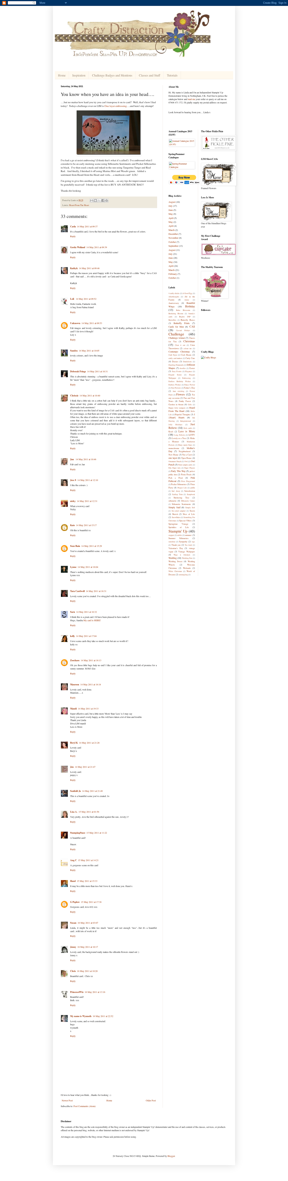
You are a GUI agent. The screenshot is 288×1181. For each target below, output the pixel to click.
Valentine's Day (175, 548)
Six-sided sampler (179, 511)
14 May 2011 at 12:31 (87, 501)
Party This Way (178, 471)
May (170, 213)
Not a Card (187, 454)
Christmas (189, 341)
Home (62, 75)
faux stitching (179, 391)
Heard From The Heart (79, 205)
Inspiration (78, 75)
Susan (73, 922)
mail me (191, 99)
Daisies (175, 361)
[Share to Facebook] (103, 200)
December (173, 233)
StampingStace (77, 832)
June (170, 209)
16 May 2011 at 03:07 (88, 922)
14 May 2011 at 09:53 (92, 323)
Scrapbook (191, 494)
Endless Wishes (174, 384)
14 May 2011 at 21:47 (85, 766)
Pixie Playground (188, 481)
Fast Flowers (176, 388)
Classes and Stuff (149, 75)
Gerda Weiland (77, 247)
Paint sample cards (185, 464)
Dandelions (187, 361)
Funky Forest (185, 401)
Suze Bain (75, 546)
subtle (179, 535)
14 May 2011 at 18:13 (91, 660)
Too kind (188, 545)
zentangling (183, 574)
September (173, 245)
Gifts (190, 404)
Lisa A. (73, 811)
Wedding (172, 557)
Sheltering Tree (181, 497)
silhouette (172, 500)
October (172, 241)
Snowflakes (176, 517)
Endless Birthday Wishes (179, 381)
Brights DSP (184, 316)
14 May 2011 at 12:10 (87, 480)
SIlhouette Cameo (188, 501)
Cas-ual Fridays (183, 330)
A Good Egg (187, 293)
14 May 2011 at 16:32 (86, 611)
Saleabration (189, 491)
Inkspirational (185, 421)
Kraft (170, 431)
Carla (73, 226)
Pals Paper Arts (174, 468)
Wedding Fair (187, 558)
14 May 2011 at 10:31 (97, 371)
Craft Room (186, 354)
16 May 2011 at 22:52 (103, 1016)
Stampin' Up (177, 531)
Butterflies (172, 320)
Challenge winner (176, 337)
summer (188, 535)
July (170, 205)
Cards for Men (176, 326)
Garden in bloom (175, 404)
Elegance (188, 371)
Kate (72, 525)
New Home (173, 454)
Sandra (74, 350)
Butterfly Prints (182, 323)
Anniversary (173, 303)
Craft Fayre (172, 355)
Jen (72, 767)
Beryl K (74, 742)
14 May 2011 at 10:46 (86, 459)
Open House (186, 458)
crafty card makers (175, 358)
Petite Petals (186, 474)
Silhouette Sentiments (181, 504)
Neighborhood (184, 451)
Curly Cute (190, 358)
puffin (192, 487)
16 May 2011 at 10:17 (87, 946)
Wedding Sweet (175, 561)
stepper (171, 535)
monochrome (173, 448)
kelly (72, 636)
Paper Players (189, 468)
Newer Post (67, 1100)
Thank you (176, 545)
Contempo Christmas (179, 351)
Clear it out (180, 345)
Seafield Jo (75, 791)
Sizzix (192, 510)
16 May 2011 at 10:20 (87, 970)
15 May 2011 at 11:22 (96, 832)
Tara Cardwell (77, 591)
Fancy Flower (189, 384)
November (173, 237)
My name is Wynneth (80, 1016)
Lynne (73, 567)
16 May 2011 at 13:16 (95, 991)
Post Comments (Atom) (84, 1106)
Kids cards (188, 428)
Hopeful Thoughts (182, 414)
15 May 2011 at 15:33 (87, 880)
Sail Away (176, 491)
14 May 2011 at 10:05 (89, 350)
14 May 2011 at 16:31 (96, 591)
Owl (186, 461)
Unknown (75, 323)
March (171, 229)
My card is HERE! (92, 620)
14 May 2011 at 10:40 (90, 395)
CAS (192, 326)
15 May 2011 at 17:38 (91, 901)
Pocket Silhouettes (179, 484)
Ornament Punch (174, 461)
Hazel (73, 881)
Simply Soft (190, 507)
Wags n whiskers (182, 555)
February (172, 273)
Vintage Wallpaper (186, 551)
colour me (188, 348)
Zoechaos (75, 660)
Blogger (171, 1155)
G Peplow (75, 902)
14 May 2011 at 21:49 (92, 790)
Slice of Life (189, 514)
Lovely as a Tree (179, 438)
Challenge (176, 333)
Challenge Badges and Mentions (112, 75)
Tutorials (172, 75)
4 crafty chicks (173, 293)
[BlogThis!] (95, 200)
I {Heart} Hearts (181, 416)
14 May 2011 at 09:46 (89, 268)
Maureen (74, 684)
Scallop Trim (177, 494)
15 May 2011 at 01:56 (89, 811)
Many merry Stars (185, 445)
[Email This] (92, 200)
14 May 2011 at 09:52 (86, 298)
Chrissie (74, 395)
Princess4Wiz (76, 992)
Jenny (73, 947)
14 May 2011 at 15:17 (86, 525)
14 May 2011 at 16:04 (88, 566)
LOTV (192, 434)
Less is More (186, 431)
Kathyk (74, 268)
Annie (186, 300)
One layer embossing (115, 106)
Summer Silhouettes (178, 538)
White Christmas (175, 571)
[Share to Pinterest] (107, 200)
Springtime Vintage (178, 524)
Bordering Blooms (175, 313)
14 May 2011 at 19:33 (88, 708)
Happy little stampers (177, 408)
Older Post (151, 1100)
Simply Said (174, 507)
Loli (72, 298)
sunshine (171, 541)
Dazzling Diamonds (176, 365)
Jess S (73, 480)
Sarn (72, 612)
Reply (73, 236)
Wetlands (187, 568)
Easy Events (177, 371)
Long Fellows (179, 435)
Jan (72, 459)
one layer (172, 457)
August (171, 201)
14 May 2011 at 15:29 (91, 545)
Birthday (190, 306)
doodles (183, 368)
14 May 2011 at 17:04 (86, 635)
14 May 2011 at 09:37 (87, 226)
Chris (73, 971)
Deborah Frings (78, 371)
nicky (73, 501)
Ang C (73, 860)
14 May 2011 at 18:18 (90, 684)
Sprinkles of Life (178, 527)
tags (193, 541)
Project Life (182, 487)
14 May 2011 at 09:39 (96, 247)
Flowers (180, 394)
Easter (192, 368)
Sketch (175, 514)
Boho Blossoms (183, 310)
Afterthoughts (173, 296)
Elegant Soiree (175, 374)
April (170, 217)
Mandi (73, 708)
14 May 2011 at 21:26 (89, 742)
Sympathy (183, 541)
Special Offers (185, 520)
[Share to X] (99, 200)
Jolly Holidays (175, 424)
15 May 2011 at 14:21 (88, 860)
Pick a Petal (175, 477)
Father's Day (189, 387)
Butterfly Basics (188, 320)
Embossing (186, 378)
